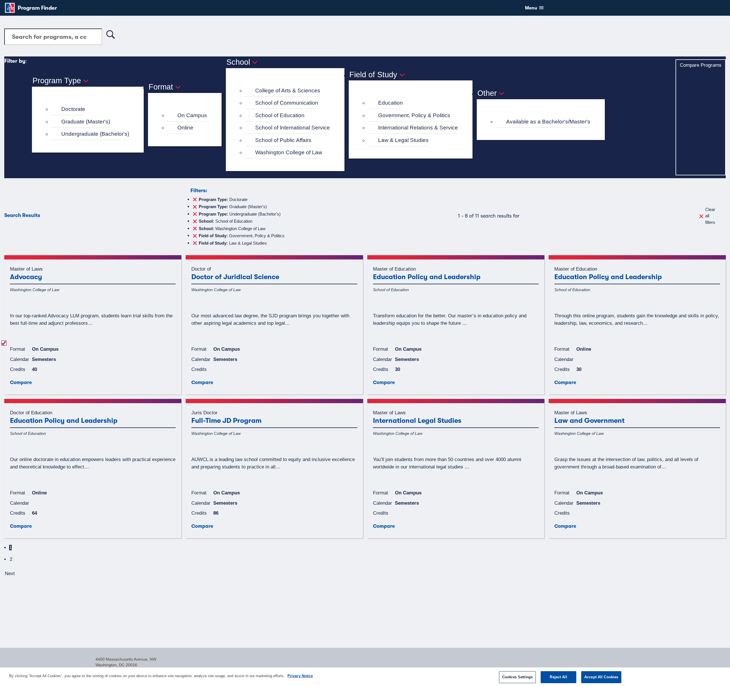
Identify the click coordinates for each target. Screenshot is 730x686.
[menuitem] (90, 109)
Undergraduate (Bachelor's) (95, 134)
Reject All (558, 677)
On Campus (192, 115)
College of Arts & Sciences (287, 91)
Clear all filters (710, 216)
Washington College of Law (288, 152)
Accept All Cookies (601, 677)
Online (185, 128)
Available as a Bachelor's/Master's (548, 122)
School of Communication (286, 103)
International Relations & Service (418, 128)
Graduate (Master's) (85, 122)
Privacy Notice (300, 676)
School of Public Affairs (283, 140)
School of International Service (292, 128)
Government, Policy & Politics (414, 115)
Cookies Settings (517, 677)
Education (390, 103)
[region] (365, 676)
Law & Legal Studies (403, 140)
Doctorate (73, 109)
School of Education (280, 115)
